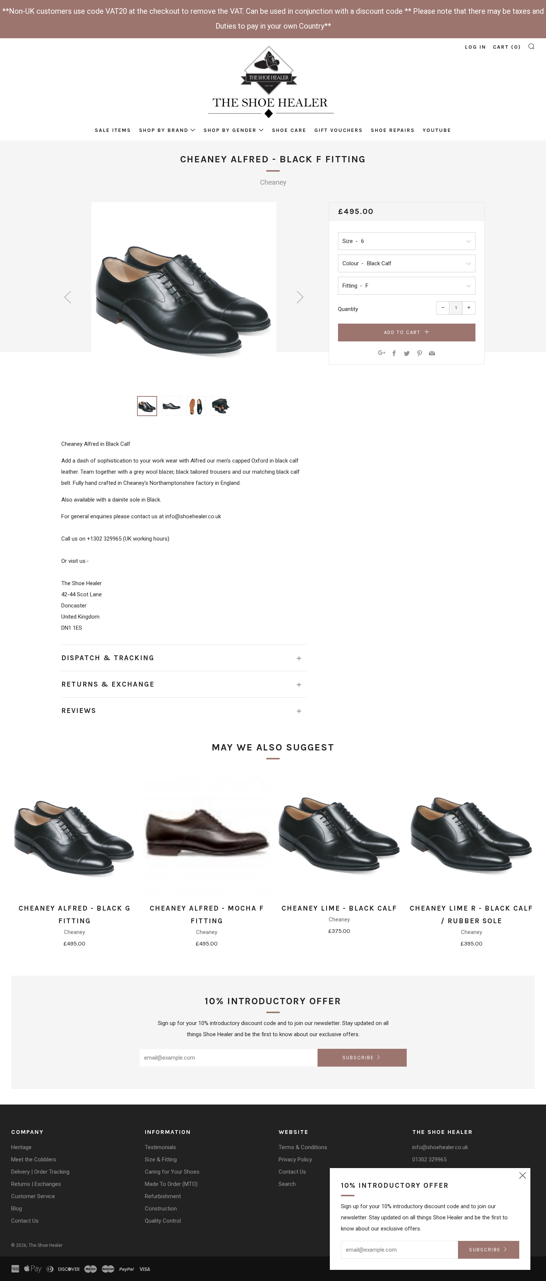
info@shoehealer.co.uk (440, 1147)
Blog (16, 1208)
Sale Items (113, 130)
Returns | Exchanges (36, 1184)
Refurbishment (163, 1196)
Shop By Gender (230, 130)
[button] (147, 406)
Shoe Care (289, 130)
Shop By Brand (163, 130)
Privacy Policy (295, 1159)
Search (287, 1184)
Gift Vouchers (338, 130)
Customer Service (33, 1196)
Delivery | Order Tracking (40, 1171)
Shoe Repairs (393, 130)
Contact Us (25, 1220)
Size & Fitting (161, 1159)
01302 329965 (429, 1159)
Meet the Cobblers (33, 1159)
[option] (183, 294)
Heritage (21, 1147)
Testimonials (160, 1147)
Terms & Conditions (303, 1147)
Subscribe (358, 1057)
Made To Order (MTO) (171, 1184)
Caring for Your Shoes (172, 1171)
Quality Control (163, 1220)
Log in (475, 47)
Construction (161, 1208)
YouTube (437, 130)
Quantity (348, 309)
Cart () (507, 47)
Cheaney (273, 182)
